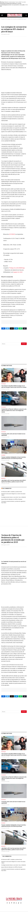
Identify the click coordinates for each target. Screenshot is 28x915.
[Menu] (2, 15)
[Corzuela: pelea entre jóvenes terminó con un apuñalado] (14, 423)
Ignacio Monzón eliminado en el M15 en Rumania (11, 499)
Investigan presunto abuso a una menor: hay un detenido (13, 497)
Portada (2, 19)
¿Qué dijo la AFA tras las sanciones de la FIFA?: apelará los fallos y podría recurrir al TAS (13, 481)
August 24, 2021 (18, 272)
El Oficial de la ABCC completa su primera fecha (11, 491)
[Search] (26, 15)
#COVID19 (12, 234)
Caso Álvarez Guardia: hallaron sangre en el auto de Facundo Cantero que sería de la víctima (13, 386)
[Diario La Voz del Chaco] (14, 15)
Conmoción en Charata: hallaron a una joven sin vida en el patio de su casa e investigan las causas (13, 410)
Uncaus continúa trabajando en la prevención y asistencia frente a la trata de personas (13, 457)
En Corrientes (7, 488)
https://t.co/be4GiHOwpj (17, 268)
